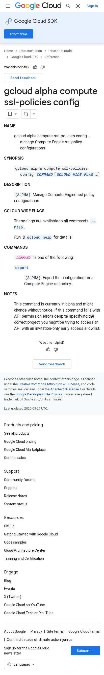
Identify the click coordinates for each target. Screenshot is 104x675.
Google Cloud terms (84, 631)
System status (15, 504)
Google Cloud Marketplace (25, 450)
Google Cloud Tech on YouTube (29, 613)
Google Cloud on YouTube (24, 605)
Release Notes (15, 496)
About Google (15, 631)
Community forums (19, 480)
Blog (7, 580)
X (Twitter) (12, 597)
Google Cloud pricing (20, 441)
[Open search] (68, 6)
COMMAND (45, 174)
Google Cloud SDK (35, 21)
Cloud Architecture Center (24, 550)
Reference (51, 57)
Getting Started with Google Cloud (31, 534)
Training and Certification (24, 558)
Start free (18, 34)
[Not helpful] (42, 67)
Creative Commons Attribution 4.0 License (48, 384)
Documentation (30, 51)
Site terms (55, 631)
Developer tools (60, 51)
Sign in (92, 6)
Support (10, 488)
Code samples (15, 542)
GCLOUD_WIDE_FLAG (75, 174)
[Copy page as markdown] (26, 114)
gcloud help (39, 237)
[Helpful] (35, 67)
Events (9, 589)
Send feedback (23, 77)
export (21, 267)
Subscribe (85, 650)
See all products (17, 433)
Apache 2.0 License (64, 389)
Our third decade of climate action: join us (39, 640)
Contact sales (15, 458)
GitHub (9, 526)
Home (8, 51)
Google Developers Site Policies (38, 394)
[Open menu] (8, 6)
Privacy (36, 631)
